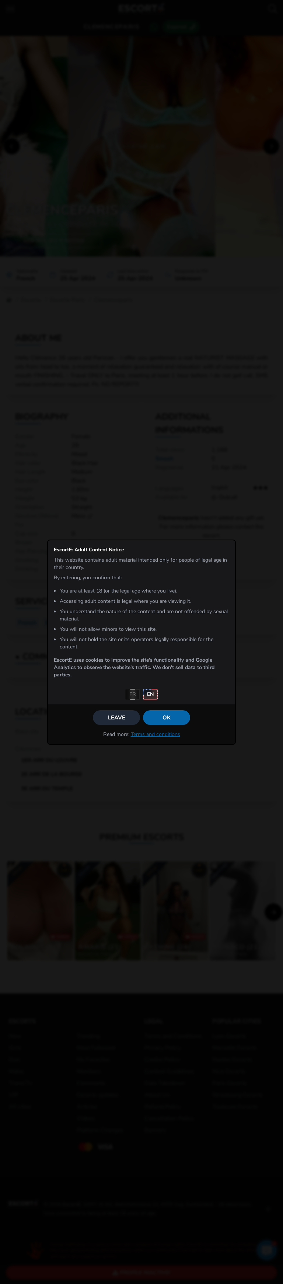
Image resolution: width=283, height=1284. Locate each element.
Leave (116, 717)
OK (167, 717)
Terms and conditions (155, 734)
